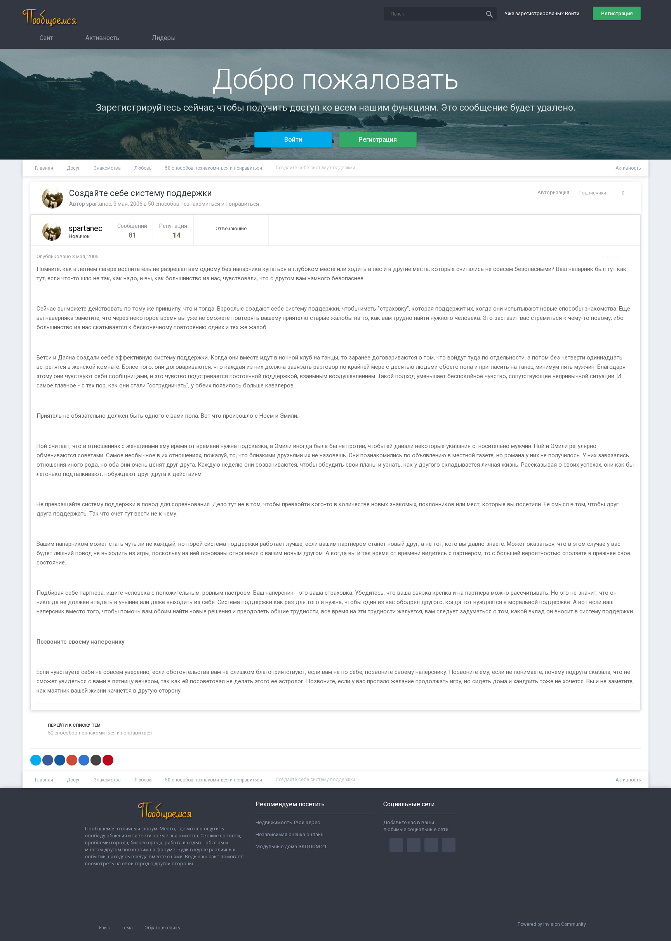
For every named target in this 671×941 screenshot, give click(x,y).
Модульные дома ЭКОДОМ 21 (291, 846)
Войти (293, 139)
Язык (105, 928)
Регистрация (617, 13)
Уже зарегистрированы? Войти (543, 13)
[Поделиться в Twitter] (35, 760)
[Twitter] (414, 845)
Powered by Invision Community (552, 924)
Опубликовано (67, 256)
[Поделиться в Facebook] (47, 760)
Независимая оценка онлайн (289, 834)
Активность (101, 38)
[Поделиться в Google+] (71, 760)
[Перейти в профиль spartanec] (52, 198)
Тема (128, 928)
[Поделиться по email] (95, 760)
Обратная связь (162, 928)
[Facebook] (396, 845)
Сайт (45, 38)
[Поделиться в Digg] (59, 760)
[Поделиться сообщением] (627, 257)
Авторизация (553, 192)
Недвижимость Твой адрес (288, 822)
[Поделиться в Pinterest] (108, 760)
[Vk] (448, 845)
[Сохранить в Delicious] (83, 760)
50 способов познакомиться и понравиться (203, 204)
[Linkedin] (431, 845)
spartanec (98, 204)
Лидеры (163, 38)
